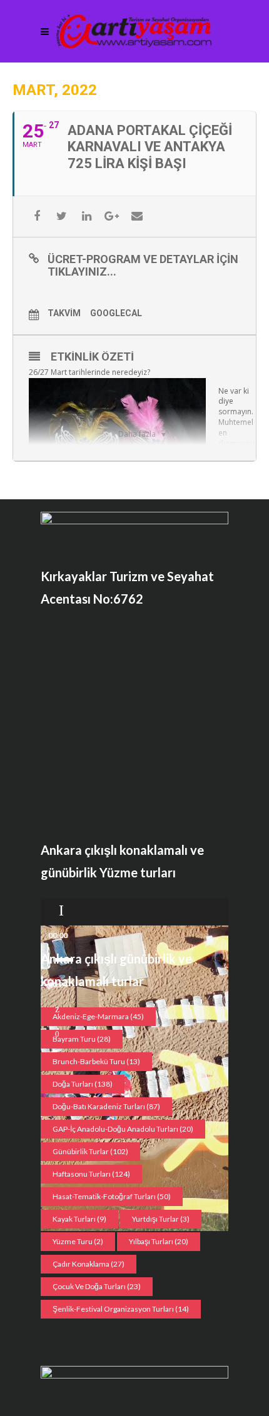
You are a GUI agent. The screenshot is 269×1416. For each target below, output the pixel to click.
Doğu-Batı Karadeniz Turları (106, 1106)
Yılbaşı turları (158, 1241)
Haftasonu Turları (91, 1174)
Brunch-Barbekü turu (96, 1061)
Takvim (64, 313)
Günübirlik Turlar (90, 1151)
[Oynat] (61, 910)
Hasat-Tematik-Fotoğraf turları (112, 1196)
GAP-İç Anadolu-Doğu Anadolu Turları (123, 1129)
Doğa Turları (83, 1084)
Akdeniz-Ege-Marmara (98, 1016)
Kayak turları (79, 1219)
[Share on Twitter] (62, 216)
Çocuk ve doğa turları (97, 1286)
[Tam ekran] (57, 1034)
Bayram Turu (82, 1039)
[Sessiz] (57, 1009)
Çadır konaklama (88, 1264)
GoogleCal (116, 313)
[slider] (63, 960)
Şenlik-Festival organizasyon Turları (121, 1309)
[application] (134, 911)
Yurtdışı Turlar (161, 1219)
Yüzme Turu (78, 1241)
